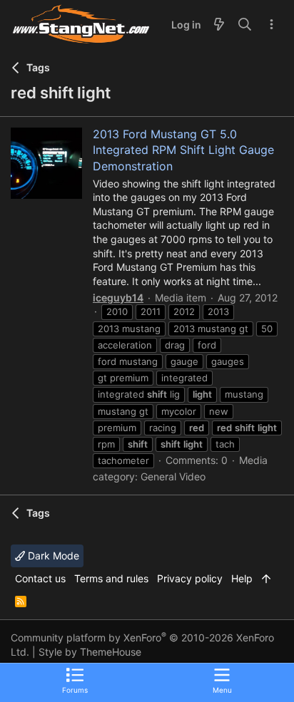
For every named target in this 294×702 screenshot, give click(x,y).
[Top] (266, 578)
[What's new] (219, 25)
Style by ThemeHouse (90, 652)
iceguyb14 (118, 297)
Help (242, 578)
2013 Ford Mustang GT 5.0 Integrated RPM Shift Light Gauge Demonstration (183, 150)
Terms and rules (111, 578)
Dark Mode (52, 555)
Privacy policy (190, 578)
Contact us (40, 578)
